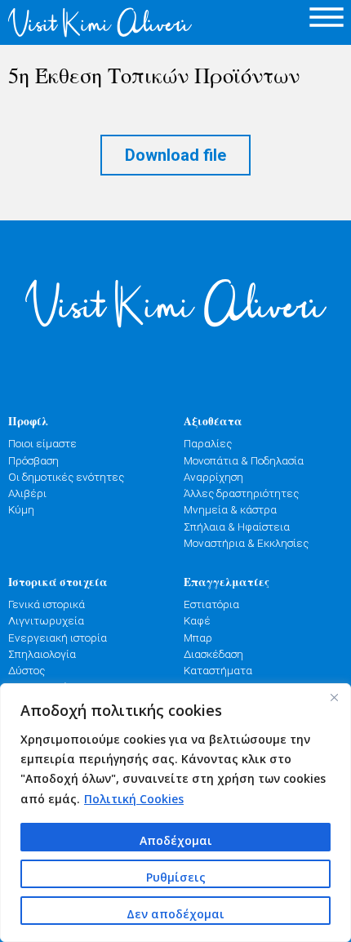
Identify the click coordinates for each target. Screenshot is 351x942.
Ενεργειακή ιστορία (57, 637)
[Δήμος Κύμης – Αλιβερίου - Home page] (87, 22)
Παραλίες (208, 443)
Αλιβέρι (27, 493)
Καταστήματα (218, 670)
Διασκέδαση (213, 653)
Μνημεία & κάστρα (230, 509)
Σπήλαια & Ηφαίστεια (237, 526)
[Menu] (326, 16)
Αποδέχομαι (176, 840)
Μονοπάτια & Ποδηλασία (244, 460)
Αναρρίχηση (213, 476)
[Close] (334, 697)
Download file (175, 155)
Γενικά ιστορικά (46, 604)
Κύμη (21, 509)
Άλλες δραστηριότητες (241, 493)
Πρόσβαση (33, 460)
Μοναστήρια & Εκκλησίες (246, 542)
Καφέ (197, 620)
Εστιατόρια (211, 604)
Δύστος (26, 670)
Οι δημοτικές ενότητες (66, 476)
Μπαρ (198, 637)
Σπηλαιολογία (42, 653)
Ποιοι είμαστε (42, 443)
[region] (175, 812)
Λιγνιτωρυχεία (46, 620)
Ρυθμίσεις (176, 877)
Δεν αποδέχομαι (175, 914)
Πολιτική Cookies (134, 798)
